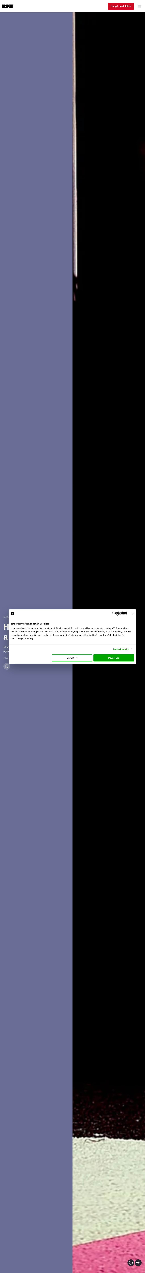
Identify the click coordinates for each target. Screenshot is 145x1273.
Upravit (70, 658)
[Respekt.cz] (7, 6)
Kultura (7, 617)
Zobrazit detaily (121, 649)
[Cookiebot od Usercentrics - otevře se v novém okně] (114, 613)
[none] (138, 1262)
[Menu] (139, 6)
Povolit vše (113, 658)
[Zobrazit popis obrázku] (130, 1262)
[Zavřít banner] (133, 614)
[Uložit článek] (6, 666)
